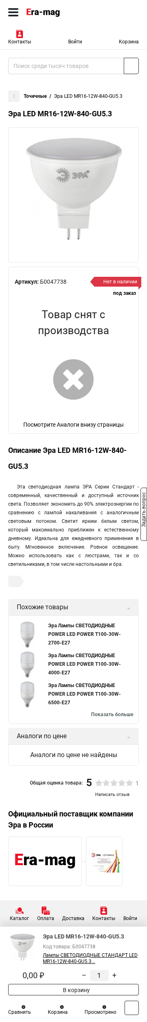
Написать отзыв (112, 794)
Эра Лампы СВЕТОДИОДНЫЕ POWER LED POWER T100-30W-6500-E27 (84, 694)
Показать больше (112, 714)
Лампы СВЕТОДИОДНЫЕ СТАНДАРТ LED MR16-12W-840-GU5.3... (90, 958)
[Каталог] (13, 12)
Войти (75, 42)
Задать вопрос (144, 511)
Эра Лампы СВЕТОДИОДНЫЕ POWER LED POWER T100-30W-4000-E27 (84, 664)
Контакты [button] (19, 42)
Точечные (35, 96)
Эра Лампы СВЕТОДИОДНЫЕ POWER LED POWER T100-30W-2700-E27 (84, 634)
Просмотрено (100, 1012)
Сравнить (19, 1012)
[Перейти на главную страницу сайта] (61, 12)
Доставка (73, 918)
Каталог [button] (19, 918)
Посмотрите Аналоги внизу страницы (73, 424)
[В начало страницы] (132, 1008)
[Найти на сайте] (131, 66)
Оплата (45, 918)
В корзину (76, 990)
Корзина (129, 42)
